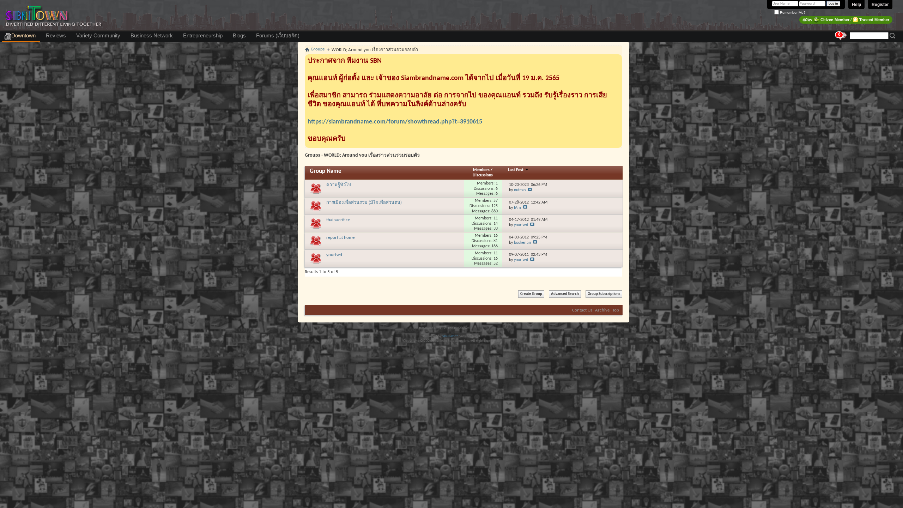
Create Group (531, 294)
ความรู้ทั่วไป (338, 185)
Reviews (56, 35)
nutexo (520, 190)
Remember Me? (792, 12)
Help (856, 4)
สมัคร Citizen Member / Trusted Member (845, 20)
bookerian (522, 243)
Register (880, 4)
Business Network (152, 35)
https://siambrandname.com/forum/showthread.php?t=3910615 (395, 122)
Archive (602, 310)
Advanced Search (565, 294)
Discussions (483, 175)
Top (615, 310)
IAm (517, 208)
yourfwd (521, 225)
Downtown (23, 35)
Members (482, 170)
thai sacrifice (338, 220)
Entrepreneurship (203, 35)
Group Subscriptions (604, 294)
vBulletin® (450, 336)
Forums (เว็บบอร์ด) (277, 35)
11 (495, 218)
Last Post (516, 170)
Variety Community (98, 35)
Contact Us (582, 310)
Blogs (239, 35)
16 (495, 236)
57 (495, 201)
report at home (340, 237)
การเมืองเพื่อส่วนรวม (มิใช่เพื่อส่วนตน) (364, 202)
